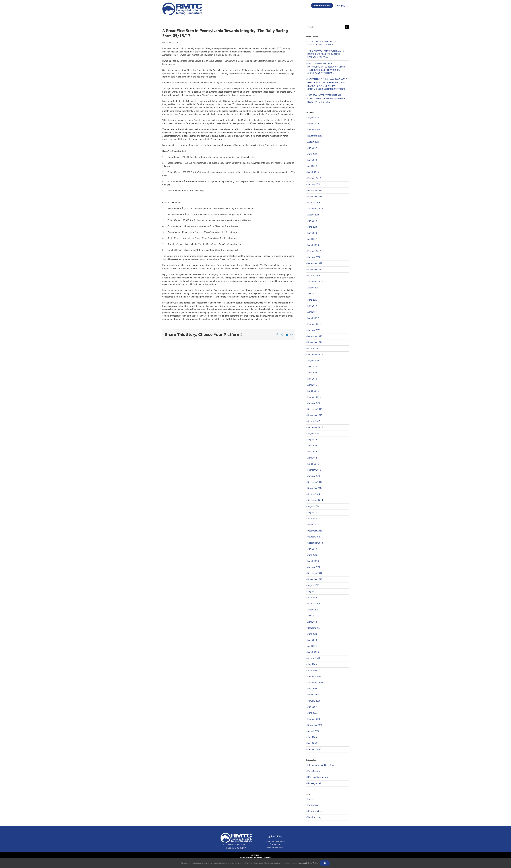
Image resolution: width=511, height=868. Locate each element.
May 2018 (312, 233)
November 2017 (314, 269)
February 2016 (314, 397)
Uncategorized (314, 783)
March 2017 (313, 318)
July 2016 (312, 366)
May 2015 (312, 451)
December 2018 (314, 190)
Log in (310, 799)
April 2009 (312, 670)
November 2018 (314, 196)
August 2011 (313, 609)
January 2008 (313, 701)
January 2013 (313, 567)
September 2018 (315, 208)
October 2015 (313, 421)
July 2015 (312, 439)
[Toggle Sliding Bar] (340, 5)
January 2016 (313, 403)
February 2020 (314, 129)
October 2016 (313, 348)
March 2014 (313, 524)
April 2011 (312, 622)
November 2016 (314, 342)
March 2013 (313, 561)
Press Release (313, 771)
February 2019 (314, 178)
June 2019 (312, 154)
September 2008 (315, 682)
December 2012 (314, 573)
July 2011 (312, 615)
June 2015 (312, 445)
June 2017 (312, 300)
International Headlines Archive (322, 765)
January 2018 (313, 257)
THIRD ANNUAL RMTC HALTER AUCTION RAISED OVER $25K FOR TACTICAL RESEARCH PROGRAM (326, 54)
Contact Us (275, 844)
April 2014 (312, 518)
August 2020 (313, 117)
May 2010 (312, 640)
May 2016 (312, 379)
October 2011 (313, 603)
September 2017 (315, 281)
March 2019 (313, 172)
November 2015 (314, 415)
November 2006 (314, 725)
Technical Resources (275, 841)
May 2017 (312, 306)
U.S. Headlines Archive (317, 777)
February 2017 (314, 324)
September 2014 (315, 500)
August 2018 (313, 214)
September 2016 (315, 354)
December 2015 (314, 409)
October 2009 (313, 658)
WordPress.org (314, 817)
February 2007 (314, 719)
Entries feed (312, 805)
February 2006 (314, 749)
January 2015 (313, 476)
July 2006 (312, 737)
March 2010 (313, 652)
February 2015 (314, 470)
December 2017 (314, 263)
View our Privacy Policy (308, 863)
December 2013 (314, 530)
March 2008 (313, 694)
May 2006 (312, 743)
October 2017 (313, 275)
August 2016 (313, 360)
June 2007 (312, 713)
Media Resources (275, 847)
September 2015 (315, 427)
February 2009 (314, 676)
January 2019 (313, 184)
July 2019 (312, 148)
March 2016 (313, 391)
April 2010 (312, 646)
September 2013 (315, 543)
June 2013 (312, 555)
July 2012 (312, 591)
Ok (325, 863)
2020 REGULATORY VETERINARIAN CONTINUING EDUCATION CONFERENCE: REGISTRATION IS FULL (326, 98)
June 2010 (312, 634)
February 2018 (314, 251)
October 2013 (313, 536)
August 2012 (313, 585)
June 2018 (312, 227)
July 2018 (312, 221)
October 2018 (313, 202)
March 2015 (313, 464)
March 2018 (313, 245)
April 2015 (312, 458)
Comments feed (314, 811)
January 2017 (313, 330)
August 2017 (313, 287)
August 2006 (313, 731)
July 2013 (312, 549)
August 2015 (313, 433)
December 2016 (314, 336)
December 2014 (314, 482)
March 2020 (313, 123)
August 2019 (313, 142)
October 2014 (313, 494)
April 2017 (312, 312)
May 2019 (312, 160)
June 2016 (312, 372)
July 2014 (312, 512)
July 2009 (312, 664)
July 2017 (312, 293)
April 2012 (312, 597)
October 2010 (313, 628)
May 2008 (312, 688)
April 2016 (312, 385)
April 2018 (312, 239)
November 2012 (314, 579)
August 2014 (313, 506)
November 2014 (314, 488)
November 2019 (314, 136)
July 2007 (312, 707)
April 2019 (312, 166)
